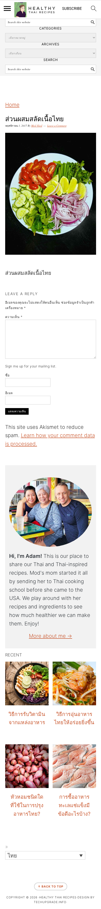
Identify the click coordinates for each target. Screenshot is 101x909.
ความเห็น (14, 317)
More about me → (50, 636)
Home (12, 105)
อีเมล (9, 393)
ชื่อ (7, 375)
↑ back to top (50, 886)
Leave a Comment (56, 125)
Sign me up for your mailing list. (31, 366)
